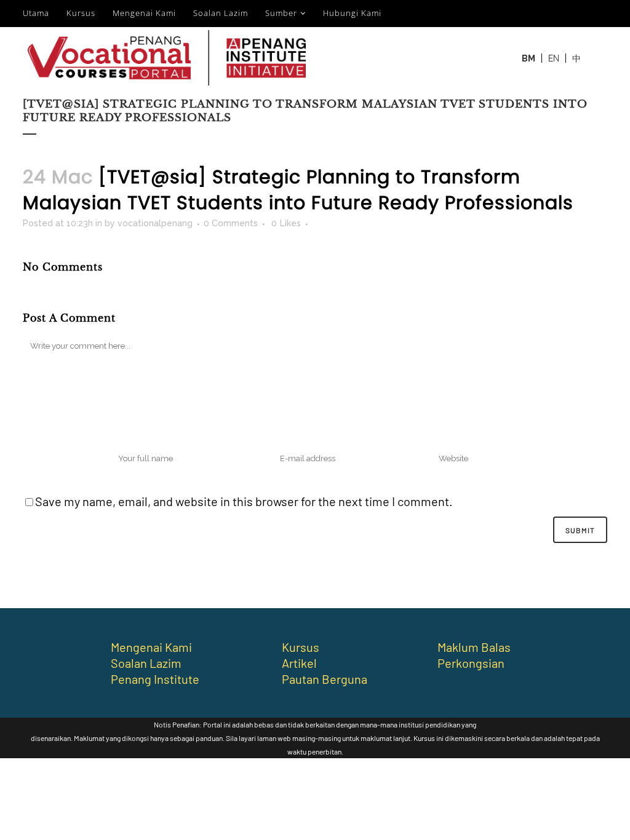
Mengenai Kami (144, 12)
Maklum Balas (474, 647)
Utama (36, 12)
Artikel (299, 663)
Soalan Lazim (220, 12)
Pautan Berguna (324, 679)
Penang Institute (155, 679)
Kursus (80, 12)
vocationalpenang (155, 223)
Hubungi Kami (352, 12)
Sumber (281, 12)
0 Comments (231, 223)
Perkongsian (470, 663)
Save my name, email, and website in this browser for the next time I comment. (244, 501)
